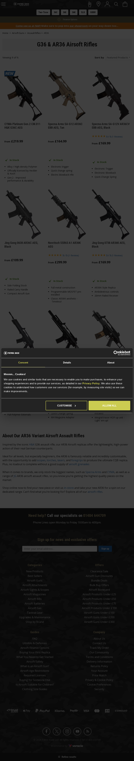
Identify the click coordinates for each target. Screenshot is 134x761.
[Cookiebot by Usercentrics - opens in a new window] (116, 353)
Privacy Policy (91, 383)
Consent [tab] (23, 362)
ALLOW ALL (109, 405)
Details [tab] (67, 362)
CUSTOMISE (64, 405)
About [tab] (110, 362)
